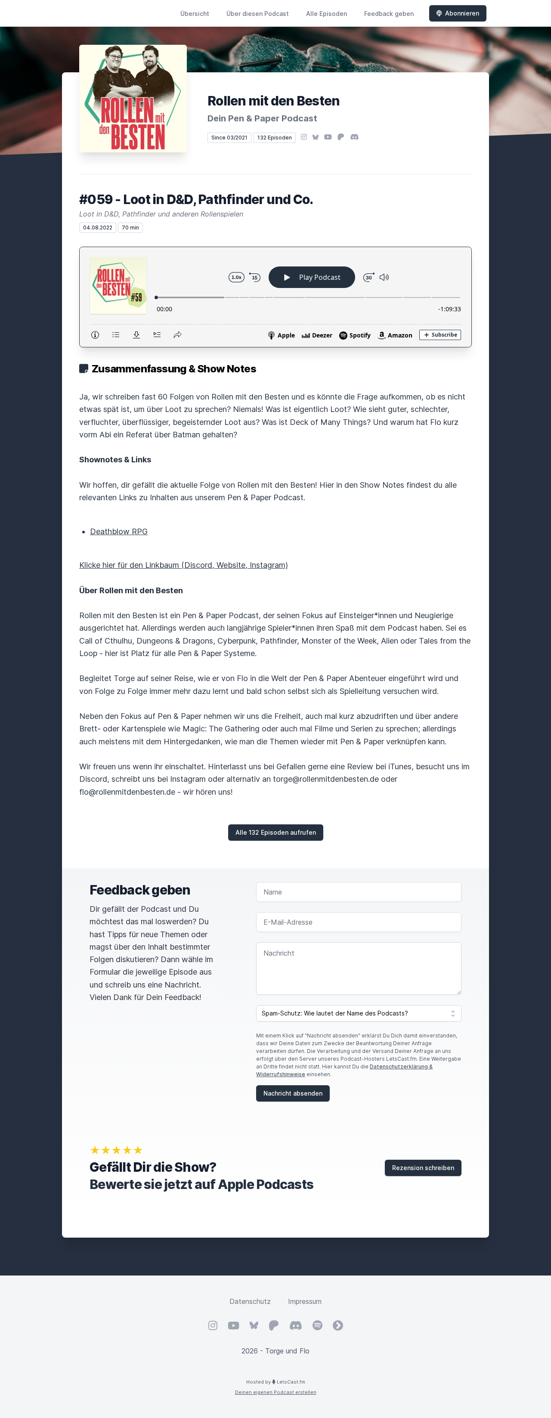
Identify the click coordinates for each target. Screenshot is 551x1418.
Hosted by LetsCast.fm (275, 1382)
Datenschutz (250, 1301)
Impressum (305, 1301)
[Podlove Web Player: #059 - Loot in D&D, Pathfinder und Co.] (275, 297)
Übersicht (194, 13)
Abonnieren (462, 13)
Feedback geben (389, 13)
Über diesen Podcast (257, 13)
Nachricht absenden (292, 1093)
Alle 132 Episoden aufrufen (275, 832)
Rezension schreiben (423, 1167)
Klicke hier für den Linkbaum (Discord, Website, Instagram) (183, 565)
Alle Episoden (326, 13)
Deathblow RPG (119, 531)
